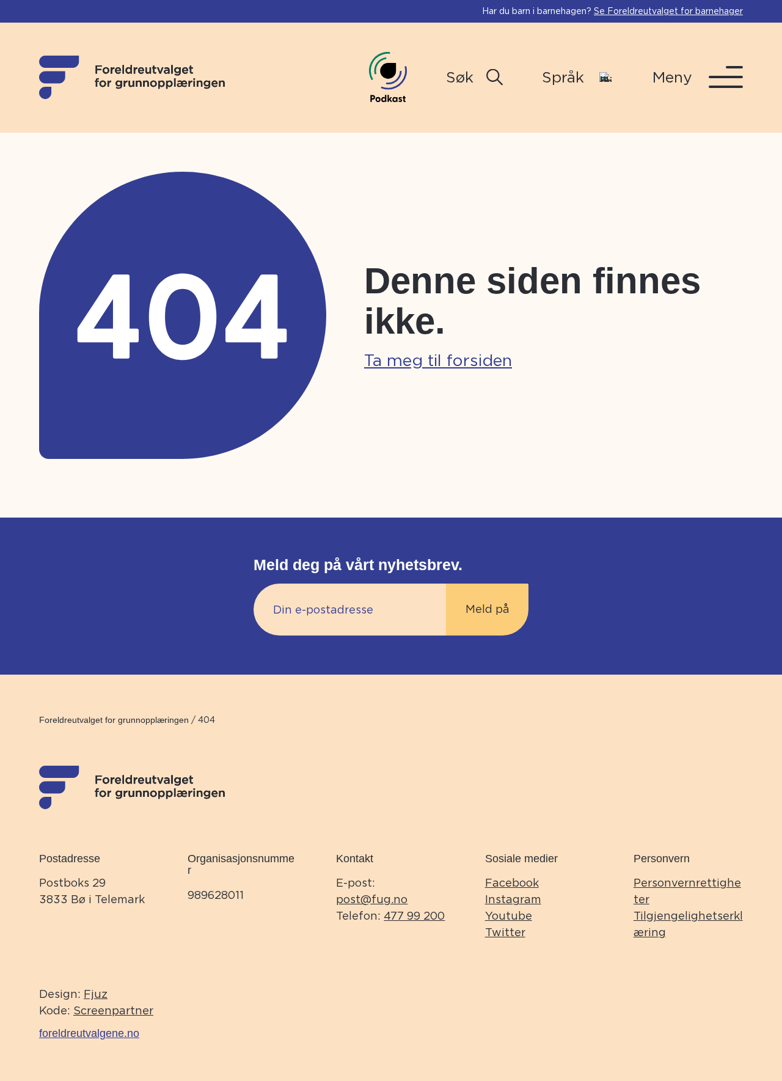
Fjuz (96, 994)
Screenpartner (113, 1010)
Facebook (512, 882)
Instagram (513, 899)
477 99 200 (414, 915)
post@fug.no (371, 899)
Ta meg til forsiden (438, 360)
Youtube (508, 915)
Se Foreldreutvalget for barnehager (668, 11)
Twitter (505, 932)
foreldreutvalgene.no (89, 1033)
